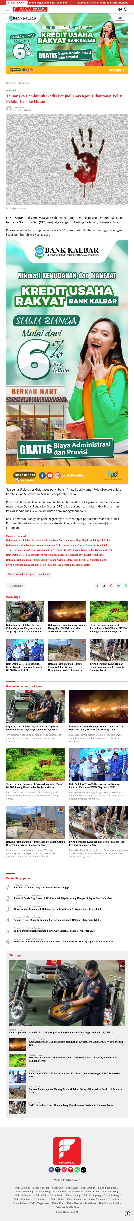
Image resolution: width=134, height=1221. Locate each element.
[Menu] (8, 9)
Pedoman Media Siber (67, 1207)
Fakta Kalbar (22, 1187)
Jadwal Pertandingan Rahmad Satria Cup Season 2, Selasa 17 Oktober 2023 (54, 930)
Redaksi (117, 1203)
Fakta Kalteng (110, 1191)
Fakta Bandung (24, 1191)
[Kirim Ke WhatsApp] (125, 585)
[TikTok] (83, 1170)
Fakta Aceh (72, 1187)
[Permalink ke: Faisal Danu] (9, 108)
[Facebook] (51, 1170)
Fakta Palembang (76, 1199)
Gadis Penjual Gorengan (21, 574)
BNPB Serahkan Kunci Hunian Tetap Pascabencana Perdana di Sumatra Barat (48, 564)
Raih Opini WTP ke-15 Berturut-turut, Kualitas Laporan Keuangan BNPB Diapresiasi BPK (55, 555)
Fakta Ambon (20, 1203)
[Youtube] (70, 1170)
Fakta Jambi (56, 1195)
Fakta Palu (114, 1199)
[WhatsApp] (77, 1170)
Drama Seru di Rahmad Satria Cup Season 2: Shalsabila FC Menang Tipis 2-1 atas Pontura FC (65, 941)
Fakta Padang (111, 1195)
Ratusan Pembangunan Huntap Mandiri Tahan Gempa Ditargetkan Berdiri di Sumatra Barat (56, 560)
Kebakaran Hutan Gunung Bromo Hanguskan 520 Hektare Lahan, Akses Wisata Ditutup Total (56, 545)
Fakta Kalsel (92, 1191)
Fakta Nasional (41, 1187)
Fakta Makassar (23, 1195)
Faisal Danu (18, 107)
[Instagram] (64, 1170)
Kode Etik (104, 1203)
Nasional (11, 90)
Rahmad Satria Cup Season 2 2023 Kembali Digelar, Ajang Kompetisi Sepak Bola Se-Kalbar (63, 898)
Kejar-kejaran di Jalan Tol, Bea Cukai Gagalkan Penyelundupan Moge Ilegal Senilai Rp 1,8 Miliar (58, 540)
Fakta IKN (57, 1187)
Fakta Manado (97, 1199)
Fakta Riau (58, 1203)
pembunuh (44, 574)
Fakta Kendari (40, 1199)
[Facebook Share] (97, 585)
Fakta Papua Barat (108, 1187)
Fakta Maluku (22, 1199)
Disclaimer (90, 1203)
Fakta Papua (88, 1187)
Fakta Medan (76, 1191)
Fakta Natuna (74, 1203)
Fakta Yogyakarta (39, 1203)
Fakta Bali (41, 1195)
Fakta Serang (73, 1195)
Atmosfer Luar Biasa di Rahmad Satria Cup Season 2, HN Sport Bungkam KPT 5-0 (58, 920)
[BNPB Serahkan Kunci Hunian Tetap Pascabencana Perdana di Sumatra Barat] (109, 650)
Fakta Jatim (59, 1191)
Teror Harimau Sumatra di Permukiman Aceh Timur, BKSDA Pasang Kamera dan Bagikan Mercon (59, 550)
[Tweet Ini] (104, 585)
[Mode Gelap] (120, 9)
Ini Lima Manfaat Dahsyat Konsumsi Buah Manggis (41, 887)
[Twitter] (58, 1170)
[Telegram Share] (118, 585)
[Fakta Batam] (29, 9)
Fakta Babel (57, 1199)
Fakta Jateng (43, 1191)
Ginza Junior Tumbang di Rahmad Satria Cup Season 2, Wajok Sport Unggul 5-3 (57, 909)
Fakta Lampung (92, 1195)
